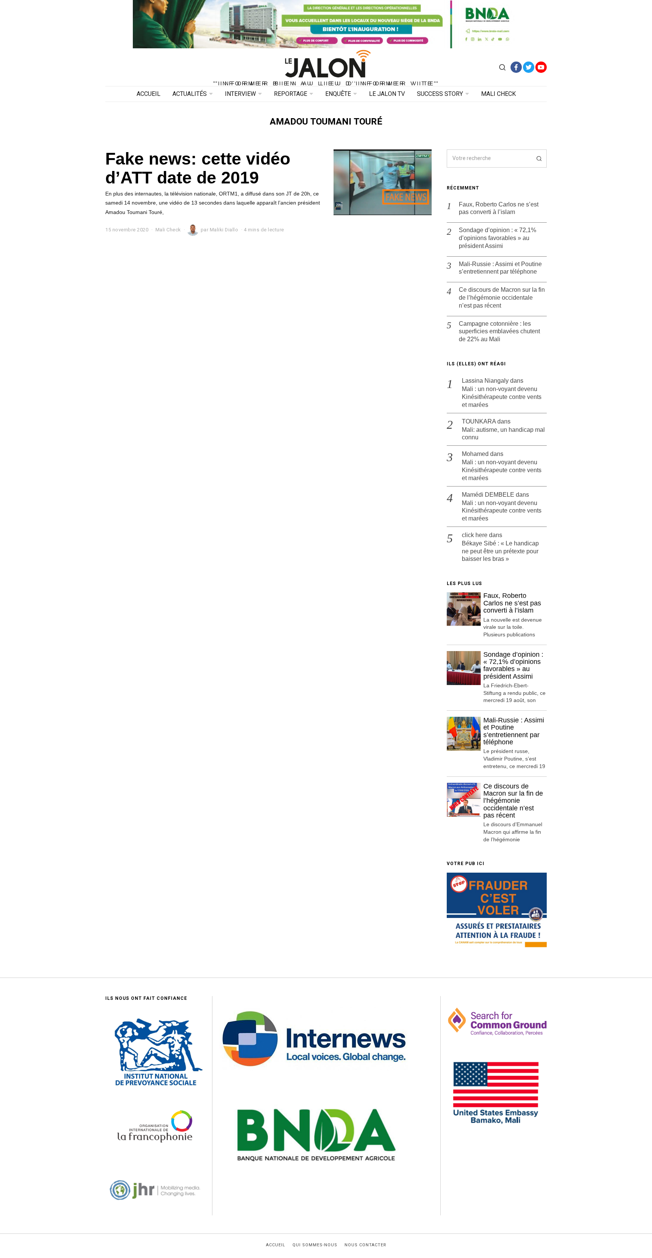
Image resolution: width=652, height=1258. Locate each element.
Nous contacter (365, 1245)
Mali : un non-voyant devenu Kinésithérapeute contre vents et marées (501, 397)
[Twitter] (528, 67)
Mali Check (498, 94)
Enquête (338, 94)
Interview (240, 94)
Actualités (189, 94)
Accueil (148, 94)
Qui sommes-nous (314, 1245)
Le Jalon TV (387, 94)
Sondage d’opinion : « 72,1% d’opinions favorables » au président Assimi (497, 238)
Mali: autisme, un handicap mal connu (503, 434)
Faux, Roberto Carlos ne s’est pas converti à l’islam (498, 208)
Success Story (440, 94)
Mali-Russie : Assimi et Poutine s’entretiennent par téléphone (500, 268)
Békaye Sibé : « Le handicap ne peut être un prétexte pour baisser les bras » (500, 551)
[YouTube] (541, 67)
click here (474, 535)
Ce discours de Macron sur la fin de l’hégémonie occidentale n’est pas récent (502, 297)
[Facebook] (516, 67)
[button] (538, 158)
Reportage (290, 94)
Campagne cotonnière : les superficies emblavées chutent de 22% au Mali (499, 331)
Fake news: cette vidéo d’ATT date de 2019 (197, 167)
